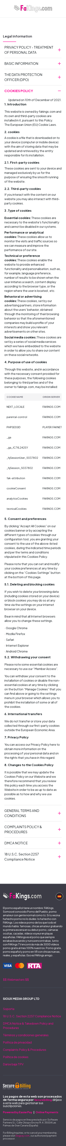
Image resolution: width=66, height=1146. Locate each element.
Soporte (8, 1009)
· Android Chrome (16, 651)
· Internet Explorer (16, 645)
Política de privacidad (17, 1042)
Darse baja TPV (13, 1064)
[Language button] (59, 896)
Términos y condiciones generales (26, 1035)
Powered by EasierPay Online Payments (30, 1112)
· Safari (9, 640)
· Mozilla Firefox (14, 634)
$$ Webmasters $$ (16, 979)
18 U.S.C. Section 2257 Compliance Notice (32, 1016)
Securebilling (43, 1099)
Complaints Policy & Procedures (24, 1050)
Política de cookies (15, 1057)
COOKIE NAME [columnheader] (15, 397)
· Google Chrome (15, 628)
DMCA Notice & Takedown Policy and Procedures (28, 1025)
